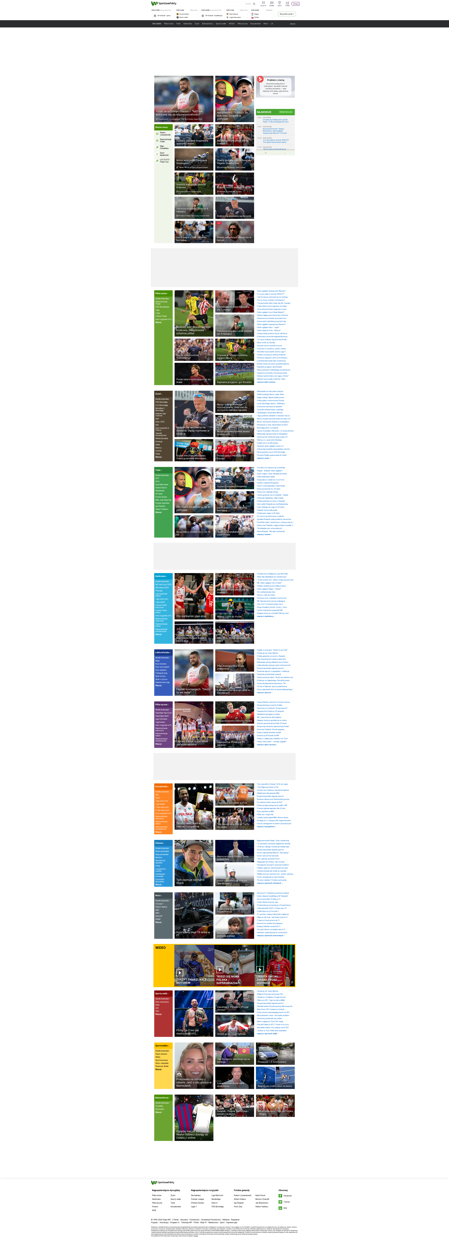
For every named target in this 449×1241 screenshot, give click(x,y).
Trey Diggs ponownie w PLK (232, 802)
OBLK (157, 798)
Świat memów (161, 1054)
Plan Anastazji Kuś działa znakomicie (230, 667)
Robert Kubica (161, 907)
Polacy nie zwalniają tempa (267, 492)
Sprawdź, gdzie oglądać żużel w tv (270, 446)
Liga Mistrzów (217, 1195)
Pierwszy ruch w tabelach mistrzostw (271, 598)
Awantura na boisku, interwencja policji (272, 373)
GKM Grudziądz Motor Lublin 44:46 (270, 394)
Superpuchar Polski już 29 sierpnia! (231, 743)
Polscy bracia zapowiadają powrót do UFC (273, 1012)
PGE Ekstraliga (161, 402)
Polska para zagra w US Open (268, 513)
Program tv (174, 1222)
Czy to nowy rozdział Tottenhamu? (187, 356)
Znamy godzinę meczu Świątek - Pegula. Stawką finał (234, 162)
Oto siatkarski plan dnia (191, 616)
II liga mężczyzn (162, 807)
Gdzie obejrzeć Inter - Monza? (269, 330)
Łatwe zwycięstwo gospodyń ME (270, 610)
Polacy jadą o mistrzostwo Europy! (231, 457)
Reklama (225, 1220)
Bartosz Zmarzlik (262, 1199)
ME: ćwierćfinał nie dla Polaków (269, 717)
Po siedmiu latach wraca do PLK (269, 802)
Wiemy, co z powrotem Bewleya (269, 440)
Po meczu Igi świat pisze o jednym (270, 516)
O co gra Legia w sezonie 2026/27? (270, 294)
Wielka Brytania (161, 438)
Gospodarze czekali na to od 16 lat (193, 533)
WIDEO (232, 24)
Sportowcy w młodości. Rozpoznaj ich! (272, 708)
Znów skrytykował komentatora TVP (271, 683)
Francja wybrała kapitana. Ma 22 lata (271, 808)
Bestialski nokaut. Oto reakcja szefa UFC (273, 1027)
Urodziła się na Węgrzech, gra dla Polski (272, 574)
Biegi (157, 661)
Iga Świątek (160, 506)
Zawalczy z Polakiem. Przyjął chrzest (232, 1008)
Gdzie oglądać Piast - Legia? (268, 327)
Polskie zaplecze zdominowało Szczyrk (272, 868)
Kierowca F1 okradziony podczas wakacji (230, 934)
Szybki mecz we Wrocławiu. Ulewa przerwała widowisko (191, 457)
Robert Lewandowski (165, 134)
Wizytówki (159, 1109)
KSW (157, 1005)
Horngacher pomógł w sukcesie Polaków (273, 865)
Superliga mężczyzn (163, 713)
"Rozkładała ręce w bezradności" (269, 528)
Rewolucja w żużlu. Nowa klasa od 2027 (272, 425)
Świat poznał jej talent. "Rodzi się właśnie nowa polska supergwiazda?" (276, 677)
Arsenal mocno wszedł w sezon (234, 187)
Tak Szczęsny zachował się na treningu (272, 297)
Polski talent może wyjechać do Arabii (193, 381)
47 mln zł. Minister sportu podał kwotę (272, 686)
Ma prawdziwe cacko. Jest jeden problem (273, 1015)
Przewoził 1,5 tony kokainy (272, 1061)
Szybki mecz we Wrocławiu (267, 443)
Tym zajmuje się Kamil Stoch (190, 881)
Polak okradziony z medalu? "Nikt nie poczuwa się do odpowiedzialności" (179, 113)
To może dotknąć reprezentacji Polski (272, 340)
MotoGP (158, 916)
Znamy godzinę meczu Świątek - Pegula (272, 495)
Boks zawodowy (162, 1002)
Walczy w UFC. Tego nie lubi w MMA (271, 1000)
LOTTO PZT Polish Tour (165, 161)
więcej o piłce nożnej (266, 382)
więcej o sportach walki (267, 1034)
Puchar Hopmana (162, 503)
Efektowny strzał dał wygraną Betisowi (272, 336)
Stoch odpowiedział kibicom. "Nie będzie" (232, 882)
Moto (265, 24)
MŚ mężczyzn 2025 (163, 584)
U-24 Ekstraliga (161, 405)
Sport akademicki (164, 154)
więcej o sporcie (264, 692)
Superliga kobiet (162, 716)
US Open (159, 494)
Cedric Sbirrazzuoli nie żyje (267, 902)
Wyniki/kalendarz (162, 299)
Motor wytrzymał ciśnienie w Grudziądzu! (191, 162)
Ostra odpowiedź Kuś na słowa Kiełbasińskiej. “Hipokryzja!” (276, 689)
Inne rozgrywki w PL (163, 319)
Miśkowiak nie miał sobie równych (270, 391)
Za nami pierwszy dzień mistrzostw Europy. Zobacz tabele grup (191, 638)
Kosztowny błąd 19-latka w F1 (193, 934)
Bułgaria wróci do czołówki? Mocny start (273, 613)
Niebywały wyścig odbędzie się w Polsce (272, 662)
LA (272, 24)
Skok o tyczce (161, 679)
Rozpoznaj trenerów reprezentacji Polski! (273, 726)
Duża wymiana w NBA (265, 811)
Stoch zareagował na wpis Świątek (270, 877)
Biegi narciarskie (161, 854)
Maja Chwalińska (164, 147)
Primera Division (197, 1203)
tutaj (196, 1236)
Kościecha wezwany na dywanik (234, 216)
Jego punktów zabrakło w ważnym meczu (273, 416)
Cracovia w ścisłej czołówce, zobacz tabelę (232, 356)
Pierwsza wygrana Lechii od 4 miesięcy (192, 210)
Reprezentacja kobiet (161, 625)
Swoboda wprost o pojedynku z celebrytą (273, 671)
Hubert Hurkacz (161, 509)
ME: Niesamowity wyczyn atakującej (271, 601)
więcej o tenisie (264, 534)
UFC (157, 1008)
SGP (157, 419)
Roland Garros (161, 488)
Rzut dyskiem (161, 670)
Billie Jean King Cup (163, 500)
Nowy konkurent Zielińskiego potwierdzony (273, 370)
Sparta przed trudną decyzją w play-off (272, 437)
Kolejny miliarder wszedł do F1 (269, 926)
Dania (157, 444)
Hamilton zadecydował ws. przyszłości (272, 932)
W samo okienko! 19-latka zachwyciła (271, 880)
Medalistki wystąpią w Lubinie (268, 714)
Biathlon (158, 857)
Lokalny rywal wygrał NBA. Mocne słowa (272, 817)
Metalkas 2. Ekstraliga (160, 409)
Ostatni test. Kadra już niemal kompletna (190, 825)
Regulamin (235, 1220)
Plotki (196, 1222)
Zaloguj (295, 4)
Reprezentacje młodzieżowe (161, 630)
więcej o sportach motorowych (270, 935)
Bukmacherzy (207, 24)
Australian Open (161, 484)
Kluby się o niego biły (265, 814)
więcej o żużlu (263, 458)
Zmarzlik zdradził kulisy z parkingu (270, 410)
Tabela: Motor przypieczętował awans (193, 167)
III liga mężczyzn (162, 810)
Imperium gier (231, 1222)
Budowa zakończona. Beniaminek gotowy (273, 799)
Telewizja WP (186, 1222)
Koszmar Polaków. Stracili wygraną (270, 729)
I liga (157, 310)
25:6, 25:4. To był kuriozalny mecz (232, 639)
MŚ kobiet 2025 (162, 588)
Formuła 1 (159, 904)
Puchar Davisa (161, 497)
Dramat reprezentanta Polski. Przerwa (272, 723)
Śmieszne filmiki (161, 1066)
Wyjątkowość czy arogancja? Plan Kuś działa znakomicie (180, 119)
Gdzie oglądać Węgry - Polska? (269, 589)
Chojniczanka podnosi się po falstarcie (272, 333)
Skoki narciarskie (162, 851)
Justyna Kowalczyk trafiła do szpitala (271, 871)
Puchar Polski (161, 316)
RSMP (158, 919)
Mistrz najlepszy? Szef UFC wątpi (270, 1021)
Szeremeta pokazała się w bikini (269, 1018)
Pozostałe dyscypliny (159, 880)
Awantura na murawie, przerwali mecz (272, 318)
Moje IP (203, 1222)
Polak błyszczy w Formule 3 (268, 911)
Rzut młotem (160, 664)
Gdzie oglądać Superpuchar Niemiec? (271, 291)
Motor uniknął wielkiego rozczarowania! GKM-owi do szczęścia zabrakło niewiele (232, 407)
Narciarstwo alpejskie (160, 861)
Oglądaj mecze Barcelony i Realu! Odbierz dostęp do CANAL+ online (193, 1134)
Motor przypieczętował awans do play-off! (233, 433)
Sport (222, 1222)
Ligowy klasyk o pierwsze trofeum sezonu (192, 743)
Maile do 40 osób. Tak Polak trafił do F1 (272, 917)
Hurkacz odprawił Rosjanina (232, 486)
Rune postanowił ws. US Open (268, 489)
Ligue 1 (194, 1207)
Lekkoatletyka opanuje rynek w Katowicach (233, 691)
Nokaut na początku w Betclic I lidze (271, 379)
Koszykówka (255, 24)
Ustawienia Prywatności (211, 1220)
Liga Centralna (161, 719)
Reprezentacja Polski (165, 140)
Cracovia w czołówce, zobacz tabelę (271, 349)
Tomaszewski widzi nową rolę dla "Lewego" (233, 308)
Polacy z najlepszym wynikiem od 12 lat (272, 739)
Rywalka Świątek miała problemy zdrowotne (274, 519)
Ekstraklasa (196, 1195)
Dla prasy (184, 1220)
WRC (157, 913)
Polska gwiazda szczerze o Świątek (271, 501)
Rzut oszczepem (162, 667)
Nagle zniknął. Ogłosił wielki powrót (270, 397)
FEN (157, 1011)
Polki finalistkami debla (266, 477)
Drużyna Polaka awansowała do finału (271, 455)
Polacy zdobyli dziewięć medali (269, 732)
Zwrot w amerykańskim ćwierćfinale (229, 533)
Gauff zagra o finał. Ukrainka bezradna (191, 239)
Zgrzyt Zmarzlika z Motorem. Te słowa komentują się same (276, 431)
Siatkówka (187, 24)
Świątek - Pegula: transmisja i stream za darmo (232, 1112)
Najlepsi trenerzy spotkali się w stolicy (272, 720)
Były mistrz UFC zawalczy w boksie (270, 1009)
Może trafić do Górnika (266, 343)
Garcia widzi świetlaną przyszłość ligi (271, 321)
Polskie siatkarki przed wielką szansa (232, 142)
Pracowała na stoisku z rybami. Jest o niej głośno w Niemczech (194, 1082)
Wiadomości (213, 1222)
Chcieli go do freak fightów (267, 653)
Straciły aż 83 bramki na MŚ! (268, 735)
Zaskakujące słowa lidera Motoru (270, 413)
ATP (157, 478)
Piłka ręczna (242, 24)
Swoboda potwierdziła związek (269, 674)
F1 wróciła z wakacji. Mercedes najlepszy (273, 914)
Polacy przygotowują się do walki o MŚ (272, 805)
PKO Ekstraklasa (162, 307)
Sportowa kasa (161, 1060)
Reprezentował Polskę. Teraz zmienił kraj (233, 858)
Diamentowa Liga (162, 682)
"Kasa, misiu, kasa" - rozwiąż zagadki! (271, 742)
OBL (157, 795)
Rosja (157, 454)
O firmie (175, 1220)
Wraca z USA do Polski (229, 616)
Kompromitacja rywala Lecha (190, 192)
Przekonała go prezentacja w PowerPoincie (232, 910)
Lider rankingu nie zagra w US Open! (271, 507)
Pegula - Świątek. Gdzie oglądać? (270, 471)
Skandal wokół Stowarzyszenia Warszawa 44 (274, 1006)
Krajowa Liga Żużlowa (160, 414)
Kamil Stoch (260, 1195)
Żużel (197, 24)
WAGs (157, 1057)
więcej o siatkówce (265, 616)
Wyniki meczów (286, 112)
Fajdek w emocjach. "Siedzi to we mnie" (193, 691)
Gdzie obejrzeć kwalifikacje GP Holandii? (272, 896)
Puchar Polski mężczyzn (161, 606)
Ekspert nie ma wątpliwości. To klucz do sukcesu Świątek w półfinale (232, 114)
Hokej (157, 866)
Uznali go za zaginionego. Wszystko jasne (273, 680)
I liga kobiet (160, 602)
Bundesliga (216, 1199)
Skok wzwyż (160, 676)
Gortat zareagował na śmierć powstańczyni (274, 824)
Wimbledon (160, 491)
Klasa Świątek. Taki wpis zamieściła (271, 531)
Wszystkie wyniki (286, 14)
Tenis (178, 24)
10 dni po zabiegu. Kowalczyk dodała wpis (273, 847)
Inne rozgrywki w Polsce (162, 429)
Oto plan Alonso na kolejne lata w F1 (271, 929)
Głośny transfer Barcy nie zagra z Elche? (273, 376)
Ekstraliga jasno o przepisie (267, 428)
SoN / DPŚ (159, 422)
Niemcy (158, 448)
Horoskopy (164, 1222)
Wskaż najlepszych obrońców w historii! (272, 315)
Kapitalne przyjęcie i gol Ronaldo (234, 382)
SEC (157, 425)
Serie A (214, 1203)
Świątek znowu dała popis (267, 510)
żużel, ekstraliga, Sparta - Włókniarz (271, 403)
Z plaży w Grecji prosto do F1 (268, 920)
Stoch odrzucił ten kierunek (267, 856)
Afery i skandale (161, 1063)
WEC (157, 910)
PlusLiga (158, 591)
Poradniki (159, 1106)
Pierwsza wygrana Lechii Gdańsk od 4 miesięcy (234, 332)
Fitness (155, 1207)
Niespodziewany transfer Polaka (234, 720)
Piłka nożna (168, 24)
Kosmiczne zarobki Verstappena (269, 923)
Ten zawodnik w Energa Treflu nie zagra (233, 825)
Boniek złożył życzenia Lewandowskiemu (273, 364)
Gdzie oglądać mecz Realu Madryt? (270, 312)
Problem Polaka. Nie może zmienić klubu (194, 216)
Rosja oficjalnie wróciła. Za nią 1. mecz (272, 607)
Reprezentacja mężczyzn (161, 620)
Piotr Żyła (238, 1207)
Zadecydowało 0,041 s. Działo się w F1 (272, 908)
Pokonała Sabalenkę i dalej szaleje (232, 167)
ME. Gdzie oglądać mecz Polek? (269, 583)
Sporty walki (221, 24)
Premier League (197, 1199)
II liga (157, 313)
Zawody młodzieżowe (160, 434)
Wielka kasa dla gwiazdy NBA (268, 793)
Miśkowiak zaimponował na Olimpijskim (272, 434)
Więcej (158, 322)
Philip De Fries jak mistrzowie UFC (187, 1032)
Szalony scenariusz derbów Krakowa (191, 186)
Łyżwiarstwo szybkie (160, 870)
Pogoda (154, 1222)
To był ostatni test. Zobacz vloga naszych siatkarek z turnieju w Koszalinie (276, 580)
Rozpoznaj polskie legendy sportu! (270, 668)
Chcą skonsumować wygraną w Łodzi (271, 309)
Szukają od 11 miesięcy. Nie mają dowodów (274, 820)
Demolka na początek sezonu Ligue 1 (271, 352)
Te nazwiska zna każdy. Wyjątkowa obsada (273, 844)
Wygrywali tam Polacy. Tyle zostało (270, 862)
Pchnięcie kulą (161, 673)
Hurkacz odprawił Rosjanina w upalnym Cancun (192, 142)
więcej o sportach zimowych (269, 883)
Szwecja (158, 441)
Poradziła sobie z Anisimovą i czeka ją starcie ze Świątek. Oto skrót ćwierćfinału (276, 522)
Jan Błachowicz (261, 1203)
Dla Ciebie (156, 24)
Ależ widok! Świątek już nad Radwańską (272, 504)
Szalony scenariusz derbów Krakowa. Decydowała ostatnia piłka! (193, 330)
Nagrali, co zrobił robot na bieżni (275, 1086)
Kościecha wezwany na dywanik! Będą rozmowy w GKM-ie (192, 430)
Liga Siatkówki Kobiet (161, 595)
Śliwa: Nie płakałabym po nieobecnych (271, 577)
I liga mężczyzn (161, 599)
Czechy (158, 451)
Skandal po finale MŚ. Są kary (230, 192)
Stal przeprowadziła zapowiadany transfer (273, 449)
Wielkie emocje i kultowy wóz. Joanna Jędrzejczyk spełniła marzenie (276, 874)
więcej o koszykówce (266, 827)
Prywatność (194, 1220)
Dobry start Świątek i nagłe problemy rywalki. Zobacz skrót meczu (276, 525)
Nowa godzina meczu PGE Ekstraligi (271, 452)
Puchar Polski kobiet (161, 611)
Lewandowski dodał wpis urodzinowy (271, 361)
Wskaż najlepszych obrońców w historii (234, 239)
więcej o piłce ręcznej (266, 745)
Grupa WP (167, 1220)
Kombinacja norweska (160, 875)
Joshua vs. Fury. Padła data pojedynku (271, 1031)
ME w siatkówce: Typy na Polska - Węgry (275, 1112)
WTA (157, 481)
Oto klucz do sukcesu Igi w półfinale (193, 508)
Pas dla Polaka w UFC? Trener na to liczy (273, 1024)
